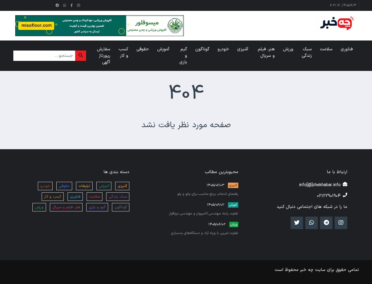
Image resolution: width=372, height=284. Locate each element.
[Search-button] (80, 56)
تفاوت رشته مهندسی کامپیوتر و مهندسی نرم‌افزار (203, 213)
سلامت (94, 196)
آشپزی (233, 185)
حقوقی (64, 186)
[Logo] (336, 23)
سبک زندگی (118, 196)
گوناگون (120, 207)
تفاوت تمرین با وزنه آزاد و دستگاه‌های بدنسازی (204, 233)
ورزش (233, 224)
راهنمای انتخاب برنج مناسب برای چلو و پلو (207, 193)
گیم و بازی (97, 207)
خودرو (45, 186)
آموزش (233, 204)
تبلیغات (84, 186)
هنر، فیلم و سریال (66, 207)
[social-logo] (78, 5)
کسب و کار (52, 196)
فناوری (75, 196)
